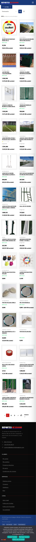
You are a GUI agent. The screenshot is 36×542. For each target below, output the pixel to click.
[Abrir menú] (33, 2)
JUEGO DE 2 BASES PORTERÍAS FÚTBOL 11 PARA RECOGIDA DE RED (26, 139)
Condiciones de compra (9, 471)
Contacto (5, 484)
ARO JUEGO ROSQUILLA (25, 302)
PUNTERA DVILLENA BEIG (25, 331)
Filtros (7, 7)
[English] (2, 539)
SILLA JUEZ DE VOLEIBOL (25, 206)
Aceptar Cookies (12, 537)
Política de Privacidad (8, 506)
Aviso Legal (6, 500)
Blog (4, 490)
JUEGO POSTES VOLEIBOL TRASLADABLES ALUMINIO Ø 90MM (8, 174)
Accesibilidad (6, 510)
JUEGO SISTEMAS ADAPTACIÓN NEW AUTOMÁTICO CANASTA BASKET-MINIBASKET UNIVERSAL (27, 366)
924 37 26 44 (8, 442)
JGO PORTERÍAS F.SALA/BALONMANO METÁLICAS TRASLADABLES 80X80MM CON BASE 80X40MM (9, 74)
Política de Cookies (8, 503)
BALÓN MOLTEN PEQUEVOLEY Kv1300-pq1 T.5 (8, 39)
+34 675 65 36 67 (9, 444)
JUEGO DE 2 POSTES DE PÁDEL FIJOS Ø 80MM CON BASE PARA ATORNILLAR (9, 240)
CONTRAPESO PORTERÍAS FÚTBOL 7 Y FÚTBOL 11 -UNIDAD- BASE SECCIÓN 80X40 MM (27, 241)
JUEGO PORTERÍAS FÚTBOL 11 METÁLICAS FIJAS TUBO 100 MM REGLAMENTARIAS (9, 139)
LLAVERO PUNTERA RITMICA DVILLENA (26, 272)
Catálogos (5, 487)
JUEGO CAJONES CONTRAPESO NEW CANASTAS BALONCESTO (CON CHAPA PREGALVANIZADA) (9, 399)
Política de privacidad (18, 539)
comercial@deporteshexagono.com (14, 447)
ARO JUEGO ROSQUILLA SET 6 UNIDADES (8, 332)
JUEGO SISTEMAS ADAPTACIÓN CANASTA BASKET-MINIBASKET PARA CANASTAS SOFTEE (9, 207)
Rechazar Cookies (24, 537)
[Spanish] (5, 539)
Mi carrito (5, 468)
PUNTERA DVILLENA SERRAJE (9, 302)
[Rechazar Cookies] (34, 534)
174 (21, 415)
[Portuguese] (3, 539)
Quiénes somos (7, 481)
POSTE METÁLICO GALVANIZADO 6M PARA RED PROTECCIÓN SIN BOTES (27, 174)
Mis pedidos (6, 462)
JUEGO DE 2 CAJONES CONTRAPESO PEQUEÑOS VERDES (25, 73)
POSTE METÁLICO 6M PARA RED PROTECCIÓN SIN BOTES (27, 39)
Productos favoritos (8, 465)
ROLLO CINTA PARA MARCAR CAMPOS (8, 365)
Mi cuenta (5, 459)
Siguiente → (26, 415)
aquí (22, 534)
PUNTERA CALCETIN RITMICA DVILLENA (8, 272)
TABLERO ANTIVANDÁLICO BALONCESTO (25, 105)
